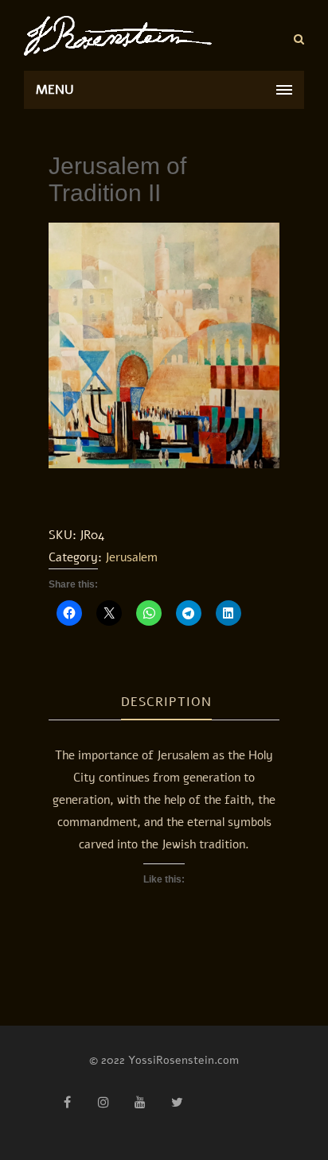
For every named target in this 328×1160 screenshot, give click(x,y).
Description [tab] (166, 702)
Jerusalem (131, 557)
